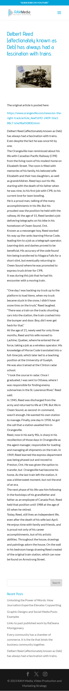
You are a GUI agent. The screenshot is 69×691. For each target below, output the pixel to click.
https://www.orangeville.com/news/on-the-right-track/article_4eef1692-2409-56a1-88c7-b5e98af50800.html (34, 118)
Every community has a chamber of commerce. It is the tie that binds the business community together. (30, 639)
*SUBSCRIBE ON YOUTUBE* (34, 2)
